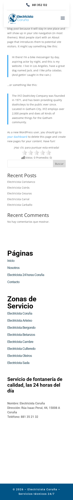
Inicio (10, 261)
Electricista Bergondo (21, 327)
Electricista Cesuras (19, 193)
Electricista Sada (18, 363)
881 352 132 (39, 5)
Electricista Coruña (19, 313)
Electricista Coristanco (21, 182)
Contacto (13, 282)
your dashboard (17, 136)
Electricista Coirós (18, 187)
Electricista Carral (18, 199)
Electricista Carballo (19, 204)
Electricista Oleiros (19, 356)
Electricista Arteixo (19, 320)
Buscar (59, 163)
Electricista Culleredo (21, 349)
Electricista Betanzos (21, 335)
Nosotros (13, 268)
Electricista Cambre (20, 342)
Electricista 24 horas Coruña (25, 275)
